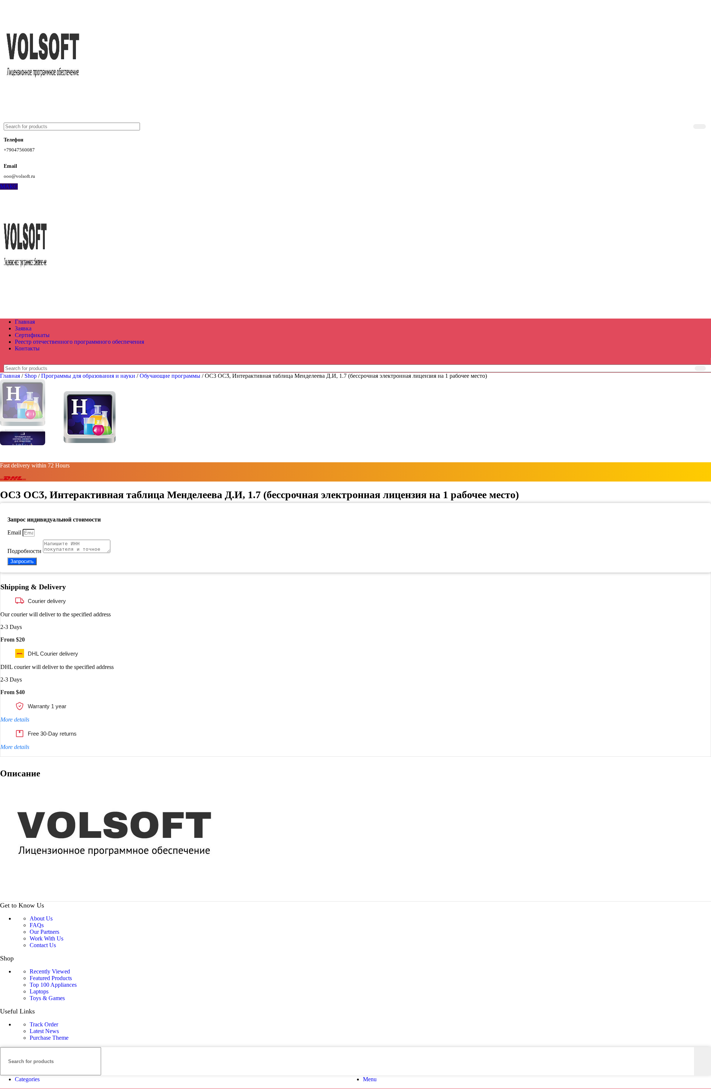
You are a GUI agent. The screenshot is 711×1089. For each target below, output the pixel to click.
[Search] (699, 126)
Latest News (44, 1031)
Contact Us (43, 945)
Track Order (44, 1024)
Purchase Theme (49, 1038)
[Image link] (117, 898)
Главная (10, 376)
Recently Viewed (50, 971)
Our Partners (44, 932)
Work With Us (46, 938)
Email (15, 532)
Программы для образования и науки (89, 376)
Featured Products (51, 978)
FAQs (37, 925)
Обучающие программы (171, 376)
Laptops (39, 991)
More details (14, 719)
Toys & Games (47, 998)
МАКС (9, 186)
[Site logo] (44, 119)
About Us (41, 918)
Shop (31, 376)
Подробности (25, 551)
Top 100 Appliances (53, 985)
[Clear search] (686, 126)
